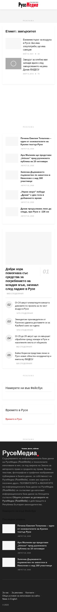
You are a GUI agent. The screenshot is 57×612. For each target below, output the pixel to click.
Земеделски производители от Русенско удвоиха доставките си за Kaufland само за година (32, 322)
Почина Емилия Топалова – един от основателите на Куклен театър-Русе (36, 141)
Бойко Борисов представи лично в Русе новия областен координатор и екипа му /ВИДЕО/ (33, 356)
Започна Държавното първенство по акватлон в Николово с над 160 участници (34, 562)
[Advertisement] (28, 13)
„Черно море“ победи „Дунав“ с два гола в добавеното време (33, 194)
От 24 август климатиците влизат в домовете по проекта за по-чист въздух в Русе (32, 305)
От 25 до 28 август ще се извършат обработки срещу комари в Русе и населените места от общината (32, 339)
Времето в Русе (14, 418)
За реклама (17, 592)
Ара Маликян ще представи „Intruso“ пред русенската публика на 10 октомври (36, 158)
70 (39, 74)
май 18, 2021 (28, 54)
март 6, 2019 (28, 74)
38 (39, 54)
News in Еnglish (9, 598)
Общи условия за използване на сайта (21, 595)
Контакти (29, 592)
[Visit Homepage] (28, 5)
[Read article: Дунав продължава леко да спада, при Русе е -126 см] (12, 211)
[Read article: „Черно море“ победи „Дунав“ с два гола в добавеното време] (12, 194)
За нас (5, 592)
